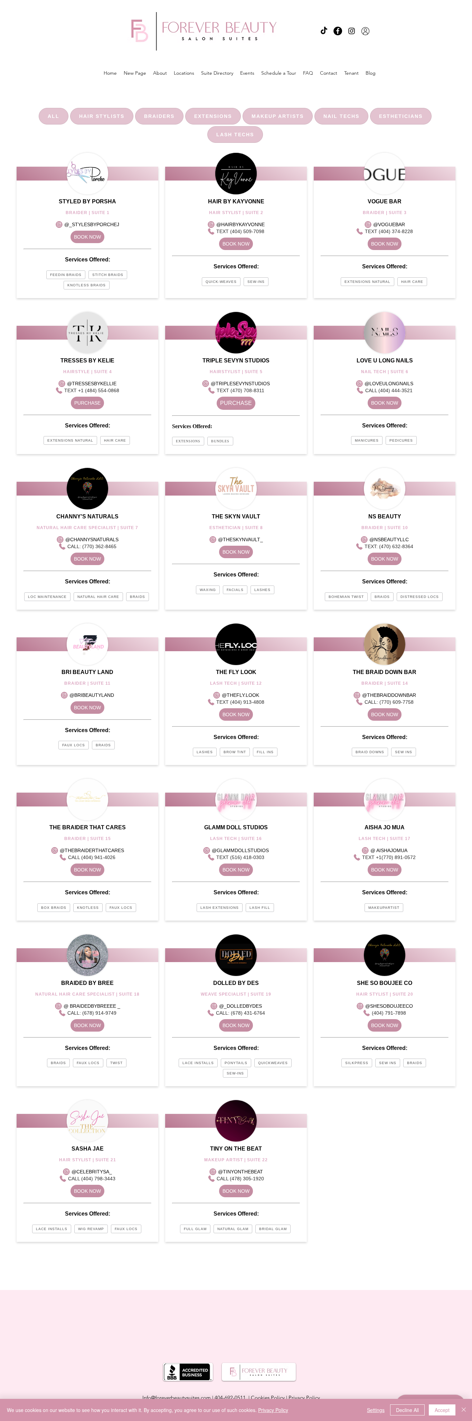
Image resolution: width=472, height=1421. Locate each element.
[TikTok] (324, 31)
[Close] (464, 1409)
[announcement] (365, 31)
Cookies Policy (268, 1397)
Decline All (407, 1409)
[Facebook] (337, 31)
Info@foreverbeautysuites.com (176, 1397)
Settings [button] (376, 1409)
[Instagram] (351, 31)
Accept (442, 1409)
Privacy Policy (304, 1397)
